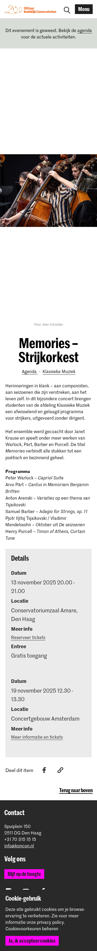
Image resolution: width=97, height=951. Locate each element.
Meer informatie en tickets (37, 737)
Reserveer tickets (28, 637)
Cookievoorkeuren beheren (31, 928)
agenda (84, 30)
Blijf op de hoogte (24, 874)
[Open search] (67, 9)
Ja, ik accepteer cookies (32, 941)
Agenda (30, 371)
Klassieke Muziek (59, 371)
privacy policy (50, 922)
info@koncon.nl (19, 845)
